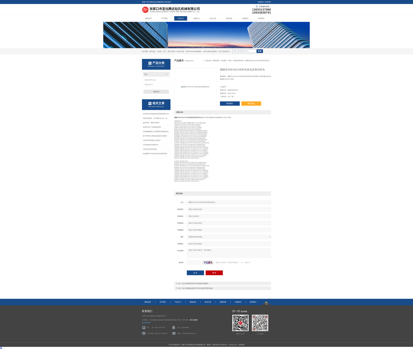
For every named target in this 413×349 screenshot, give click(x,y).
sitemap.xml (233, 345)
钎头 (145, 74)
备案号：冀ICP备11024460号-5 (217, 345)
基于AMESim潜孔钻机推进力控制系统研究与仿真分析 (156, 136)
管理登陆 (242, 345)
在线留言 (261, 2)
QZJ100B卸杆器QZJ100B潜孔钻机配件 (195, 283)
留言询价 (251, 103)
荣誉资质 (229, 18)
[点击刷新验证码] (208, 262)
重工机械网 (193, 320)
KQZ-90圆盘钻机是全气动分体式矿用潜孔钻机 (197, 288)
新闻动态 (193, 302)
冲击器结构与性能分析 (150, 145)
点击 (166, 74)
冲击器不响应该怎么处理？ (152, 140)
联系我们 (268, 2)
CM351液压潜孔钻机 (150, 149)
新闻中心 (197, 18)
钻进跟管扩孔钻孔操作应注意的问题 (155, 153)
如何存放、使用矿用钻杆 (151, 122)
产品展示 (224, 60)
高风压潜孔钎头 (150, 80)
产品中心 (180, 18)
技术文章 (213, 18)
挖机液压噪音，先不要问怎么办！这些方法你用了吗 (156, 118)
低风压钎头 (149, 84)
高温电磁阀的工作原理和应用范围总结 (156, 131)
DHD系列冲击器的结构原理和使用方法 (156, 114)
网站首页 (148, 18)
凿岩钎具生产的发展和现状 (152, 127)
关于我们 (164, 18)
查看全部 (156, 92)
